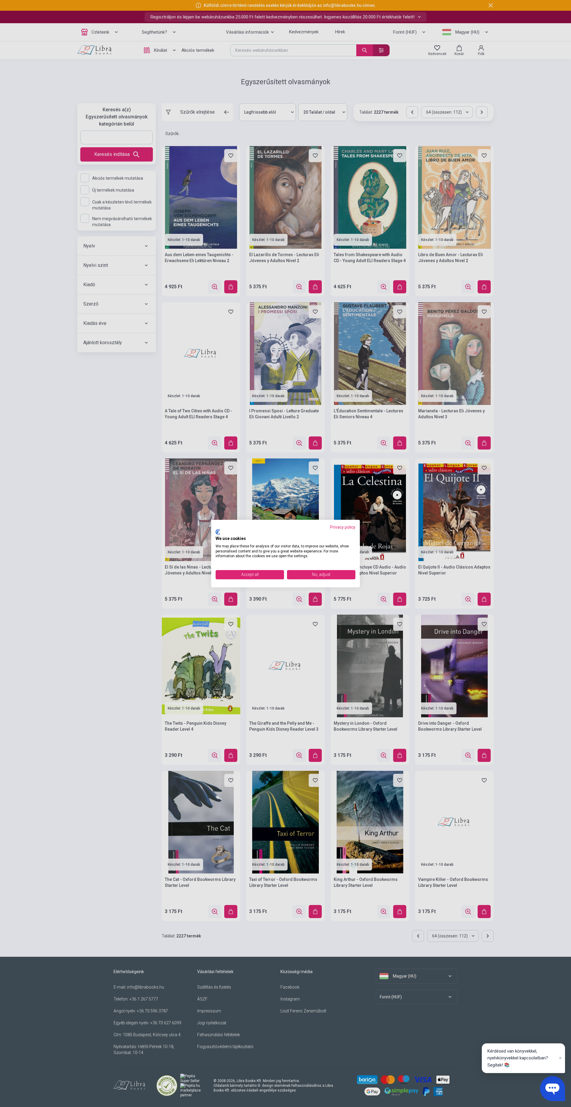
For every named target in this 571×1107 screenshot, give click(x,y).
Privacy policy (342, 527)
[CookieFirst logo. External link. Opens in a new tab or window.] (218, 532)
